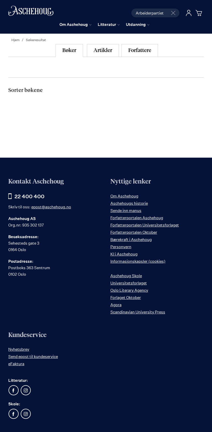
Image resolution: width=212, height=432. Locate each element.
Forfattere (139, 50)
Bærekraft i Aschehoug (131, 239)
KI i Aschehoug (124, 254)
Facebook (13, 390)
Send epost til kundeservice (33, 356)
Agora (116, 304)
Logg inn (189, 13)
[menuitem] (75, 24)
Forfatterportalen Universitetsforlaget (144, 225)
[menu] (104, 24)
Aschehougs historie (129, 203)
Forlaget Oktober (125, 297)
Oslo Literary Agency (129, 290)
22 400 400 (29, 196)
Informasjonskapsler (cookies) (137, 261)
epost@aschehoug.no (51, 206)
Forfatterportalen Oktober (133, 232)
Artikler (103, 50)
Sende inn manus (125, 210)
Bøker (69, 50)
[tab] (69, 50)
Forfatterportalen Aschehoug (136, 217)
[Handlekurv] (199, 13)
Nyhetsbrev (18, 349)
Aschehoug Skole (126, 275)
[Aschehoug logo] (31, 12)
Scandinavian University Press (137, 312)
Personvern (120, 246)
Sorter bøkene (25, 90)
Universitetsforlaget (128, 283)
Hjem (15, 40)
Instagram (25, 390)
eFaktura (16, 363)
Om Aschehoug (124, 196)
